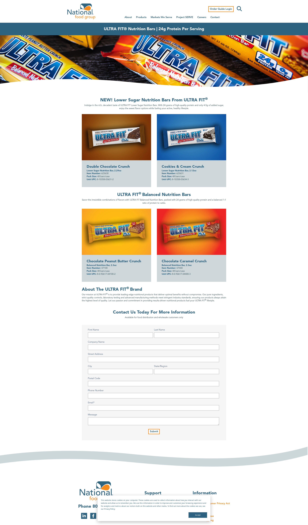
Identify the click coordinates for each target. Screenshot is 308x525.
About (128, 17)
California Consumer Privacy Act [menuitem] (211, 503)
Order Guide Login (221, 9)
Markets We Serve (161, 17)
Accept (198, 515)
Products (141, 17)
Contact (215, 17)
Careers (201, 17)
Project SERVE (184, 17)
